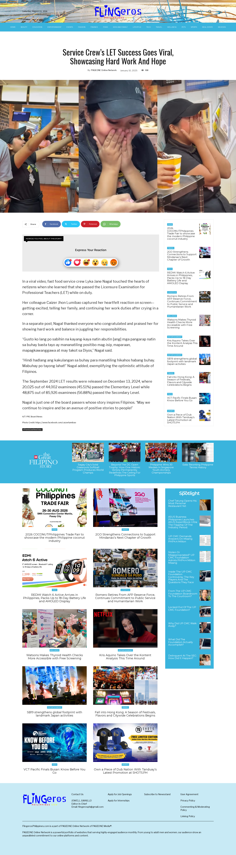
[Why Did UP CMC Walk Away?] (205, 627)
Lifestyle (172, 292)
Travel (171, 248)
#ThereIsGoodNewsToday (32, 429)
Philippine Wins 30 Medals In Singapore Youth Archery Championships (161, 468)
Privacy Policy (187, 800)
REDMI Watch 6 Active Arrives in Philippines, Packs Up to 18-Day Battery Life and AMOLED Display (181, 278)
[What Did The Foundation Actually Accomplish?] (205, 643)
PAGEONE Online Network (104, 70)
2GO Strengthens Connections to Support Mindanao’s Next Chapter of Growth (182, 255)
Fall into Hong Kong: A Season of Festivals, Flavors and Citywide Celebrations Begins (180, 380)
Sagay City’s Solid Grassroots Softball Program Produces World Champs (88, 468)
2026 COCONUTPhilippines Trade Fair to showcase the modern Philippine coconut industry (181, 233)
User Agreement (189, 794)
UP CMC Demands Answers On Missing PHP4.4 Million (180, 539)
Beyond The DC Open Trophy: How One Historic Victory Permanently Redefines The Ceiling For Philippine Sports (124, 470)
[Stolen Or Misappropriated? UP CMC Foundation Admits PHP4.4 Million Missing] (205, 556)
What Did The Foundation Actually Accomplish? (180, 642)
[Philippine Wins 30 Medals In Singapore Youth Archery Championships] (161, 452)
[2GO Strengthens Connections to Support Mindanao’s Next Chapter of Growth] (204, 252)
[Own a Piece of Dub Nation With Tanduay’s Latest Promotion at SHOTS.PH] (204, 415)
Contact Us (77, 794)
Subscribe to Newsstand (157, 794)
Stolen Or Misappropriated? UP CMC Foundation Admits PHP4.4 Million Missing (181, 557)
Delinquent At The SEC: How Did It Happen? (182, 657)
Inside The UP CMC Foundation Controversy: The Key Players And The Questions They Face (181, 577)
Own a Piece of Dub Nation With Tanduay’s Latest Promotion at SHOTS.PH (180, 418)
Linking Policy (187, 816)
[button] (210, 11)
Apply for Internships (119, 800)
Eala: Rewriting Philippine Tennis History (198, 466)
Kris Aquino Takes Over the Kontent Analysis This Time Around (182, 343)
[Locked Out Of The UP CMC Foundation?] (205, 611)
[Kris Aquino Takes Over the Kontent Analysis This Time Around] (204, 341)
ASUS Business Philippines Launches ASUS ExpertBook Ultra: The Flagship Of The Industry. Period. (182, 522)
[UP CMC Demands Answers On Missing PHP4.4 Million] (205, 540)
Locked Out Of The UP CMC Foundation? (182, 608)
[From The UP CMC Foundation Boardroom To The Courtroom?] (205, 595)
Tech (170, 269)
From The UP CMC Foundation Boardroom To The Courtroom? (182, 593)
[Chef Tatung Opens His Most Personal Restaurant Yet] (205, 505)
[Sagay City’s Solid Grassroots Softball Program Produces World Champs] (88, 452)
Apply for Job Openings (120, 794)
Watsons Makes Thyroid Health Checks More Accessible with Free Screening (181, 323)
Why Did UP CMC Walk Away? (182, 625)
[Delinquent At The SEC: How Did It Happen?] (205, 659)
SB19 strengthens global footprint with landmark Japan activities (182, 361)
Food (170, 224)
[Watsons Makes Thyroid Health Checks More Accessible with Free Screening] (204, 320)
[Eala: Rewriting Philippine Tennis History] (198, 452)
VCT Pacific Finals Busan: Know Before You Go (182, 399)
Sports (171, 411)
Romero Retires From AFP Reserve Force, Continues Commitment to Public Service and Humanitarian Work (182, 301)
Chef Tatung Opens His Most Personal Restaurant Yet (182, 503)
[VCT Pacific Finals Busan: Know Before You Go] (204, 398)
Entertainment (175, 337)
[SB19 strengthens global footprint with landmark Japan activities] (204, 359)
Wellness (172, 316)
